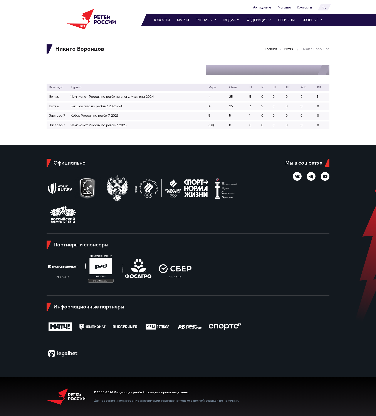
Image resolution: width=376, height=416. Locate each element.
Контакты (304, 7)
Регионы (286, 20)
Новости (161, 20)
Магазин (284, 7)
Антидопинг (262, 7)
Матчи (183, 20)
